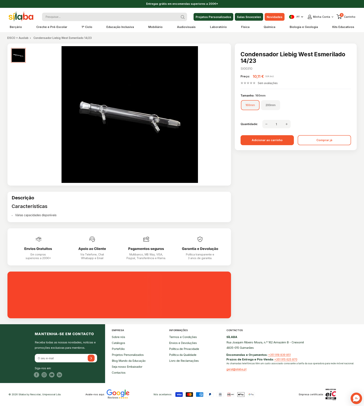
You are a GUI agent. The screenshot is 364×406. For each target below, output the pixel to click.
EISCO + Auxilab (17, 37)
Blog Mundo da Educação (129, 361)
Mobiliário (155, 27)
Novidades (274, 17)
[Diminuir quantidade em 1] (266, 124)
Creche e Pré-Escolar (51, 27)
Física (245, 27)
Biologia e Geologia (304, 27)
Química (269, 27)
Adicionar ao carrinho (267, 140)
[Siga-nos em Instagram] (44, 374)
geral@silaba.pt (236, 369)
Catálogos (118, 343)
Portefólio (118, 349)
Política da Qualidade (182, 355)
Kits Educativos (343, 27)
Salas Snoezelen (249, 17)
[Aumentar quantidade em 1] (287, 124)
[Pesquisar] (183, 17)
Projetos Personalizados (213, 17)
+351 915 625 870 (285, 359)
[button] (356, 398)
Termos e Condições (183, 337)
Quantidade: (249, 124)
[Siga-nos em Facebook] (36, 374)
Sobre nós (118, 337)
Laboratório (218, 27)
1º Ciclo (87, 27)
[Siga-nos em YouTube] (51, 374)
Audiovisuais (186, 27)
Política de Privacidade (184, 349)
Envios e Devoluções (183, 343)
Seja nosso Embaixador (127, 366)
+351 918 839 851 (279, 355)
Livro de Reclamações (184, 361)
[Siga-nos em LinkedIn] (59, 374)
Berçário (16, 27)
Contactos (119, 372)
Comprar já (324, 140)
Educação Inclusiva (120, 27)
